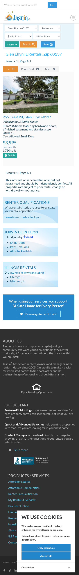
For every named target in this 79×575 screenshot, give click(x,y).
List (8, 69)
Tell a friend (21, 449)
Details (11, 155)
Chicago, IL (17, 277)
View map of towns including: (26, 272)
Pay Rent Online (18, 506)
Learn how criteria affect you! (23, 217)
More (10, 44)
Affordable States (19, 481)
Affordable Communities (24, 487)
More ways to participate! (41, 314)
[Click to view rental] (30, 95)
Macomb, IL (17, 281)
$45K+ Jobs (17, 242)
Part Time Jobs (19, 246)
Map (48, 69)
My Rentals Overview (21, 500)
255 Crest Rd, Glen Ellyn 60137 (27, 117)
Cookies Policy (50, 535)
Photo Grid (27, 69)
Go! (52, 4)
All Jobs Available (21, 251)
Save (46, 44)
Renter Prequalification (23, 493)
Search (27, 44)
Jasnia (14, 562)
